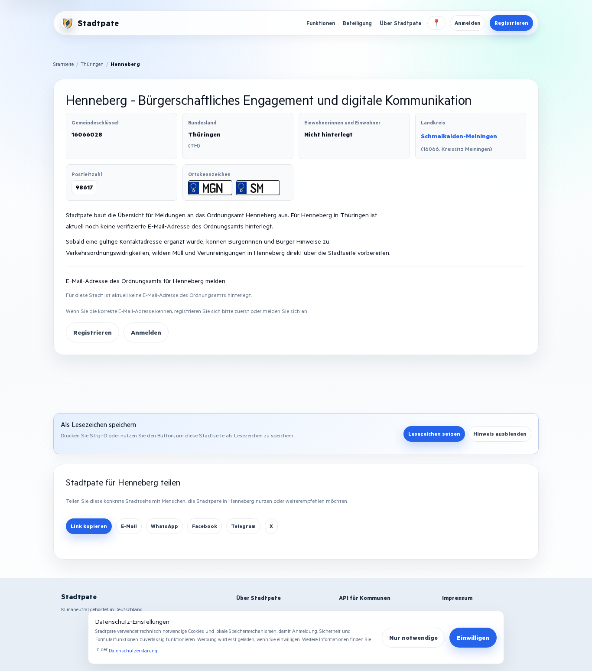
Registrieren (511, 23)
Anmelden (468, 23)
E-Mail (129, 526)
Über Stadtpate (400, 23)
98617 (84, 187)
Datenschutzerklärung (133, 650)
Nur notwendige (413, 637)
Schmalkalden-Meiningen (459, 136)
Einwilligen (473, 637)
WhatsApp (164, 526)
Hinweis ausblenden (500, 433)
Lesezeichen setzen (434, 433)
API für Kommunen (364, 597)
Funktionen (320, 23)
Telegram (243, 526)
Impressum (457, 597)
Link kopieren (89, 526)
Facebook (204, 526)
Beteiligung (357, 23)
